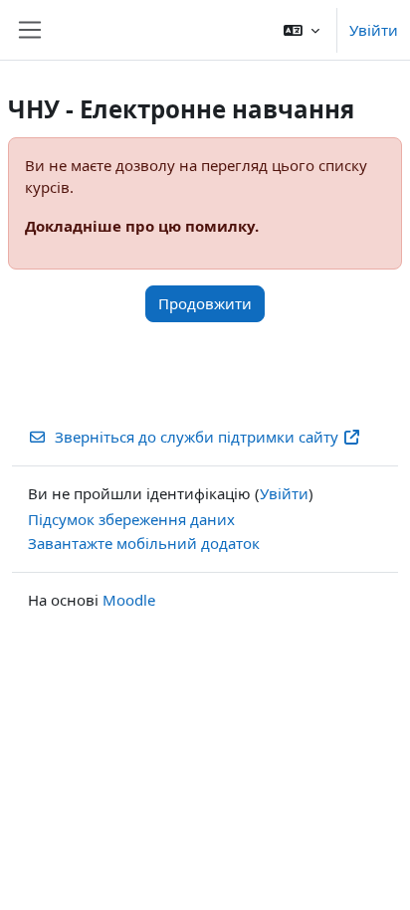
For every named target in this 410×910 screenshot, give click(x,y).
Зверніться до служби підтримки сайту (196, 437)
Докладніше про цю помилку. (142, 226)
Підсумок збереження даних (131, 519)
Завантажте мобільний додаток (144, 543)
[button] (301, 30)
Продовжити (205, 303)
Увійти (373, 30)
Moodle (128, 600)
